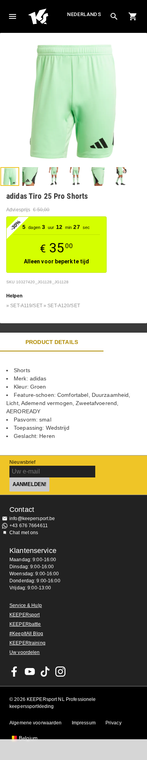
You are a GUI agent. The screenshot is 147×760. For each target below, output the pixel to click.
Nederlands (84, 14)
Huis (46, 16)
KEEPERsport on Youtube (30, 671)
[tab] (9, 176)
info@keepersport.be (32, 518)
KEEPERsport (24, 615)
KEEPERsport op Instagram (60, 671)
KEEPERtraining (27, 643)
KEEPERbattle (25, 624)
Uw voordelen (24, 652)
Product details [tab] (51, 342)
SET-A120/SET (63, 305)
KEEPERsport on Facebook (14, 671)
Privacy (113, 723)
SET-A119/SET (26, 305)
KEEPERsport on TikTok (45, 671)
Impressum (84, 723)
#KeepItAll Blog (26, 633)
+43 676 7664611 (28, 525)
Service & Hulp (25, 605)
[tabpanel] (73, 403)
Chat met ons (23, 532)
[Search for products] (114, 16)
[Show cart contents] (133, 16)
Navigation (12, 16)
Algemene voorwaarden (35, 723)
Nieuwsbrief (22, 462)
